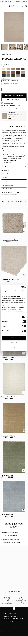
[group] (14, 1)
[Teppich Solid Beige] (4, 47)
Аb (6, 242)
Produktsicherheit (6, 182)
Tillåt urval (14, 342)
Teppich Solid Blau (7, 514)
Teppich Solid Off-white (9, 397)
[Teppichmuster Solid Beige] (4, 116)
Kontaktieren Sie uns (7, 192)
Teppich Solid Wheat (8, 436)
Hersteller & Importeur (7, 185)
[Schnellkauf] (24, 231)
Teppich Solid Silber (7, 357)
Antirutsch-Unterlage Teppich (10, 279)
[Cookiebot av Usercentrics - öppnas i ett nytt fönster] (20, 287)
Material (3, 166)
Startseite (3, 53)
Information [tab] (14, 291)
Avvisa (14, 347)
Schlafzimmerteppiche (13, 53)
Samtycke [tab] (5, 291)
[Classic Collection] (14, 6)
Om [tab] (23, 291)
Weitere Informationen (7, 174)
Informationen (5, 627)
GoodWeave (4, 177)
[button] (22, 6)
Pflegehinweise (5, 170)
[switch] (24, 321)
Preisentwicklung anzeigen (11, 108)
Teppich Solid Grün (7, 475)
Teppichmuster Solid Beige (15, 114)
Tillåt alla (14, 337)
